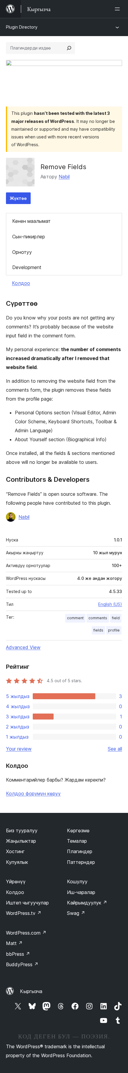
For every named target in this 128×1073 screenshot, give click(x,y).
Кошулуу (77, 881)
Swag (76, 913)
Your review (19, 749)
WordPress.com (26, 933)
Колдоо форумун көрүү (33, 793)
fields (98, 630)
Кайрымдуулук (87, 903)
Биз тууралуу (22, 830)
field (116, 618)
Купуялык (17, 862)
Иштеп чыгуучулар (27, 903)
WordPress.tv (23, 913)
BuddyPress (22, 964)
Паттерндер (81, 862)
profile (114, 630)
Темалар (77, 841)
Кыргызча (31, 991)
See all (115, 749)
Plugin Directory (22, 27)
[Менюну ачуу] (118, 9)
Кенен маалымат (31, 221)
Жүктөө (18, 198)
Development (26, 267)
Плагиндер (79, 851)
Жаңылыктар (21, 841)
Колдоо (21, 283)
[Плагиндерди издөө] (69, 48)
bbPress (18, 954)
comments (97, 618)
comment (75, 618)
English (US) (110, 604)
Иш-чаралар (81, 892)
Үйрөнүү (16, 881)
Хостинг (15, 851)
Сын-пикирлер (28, 237)
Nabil (64, 177)
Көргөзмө (78, 830)
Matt (14, 943)
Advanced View (23, 647)
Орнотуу (22, 252)
